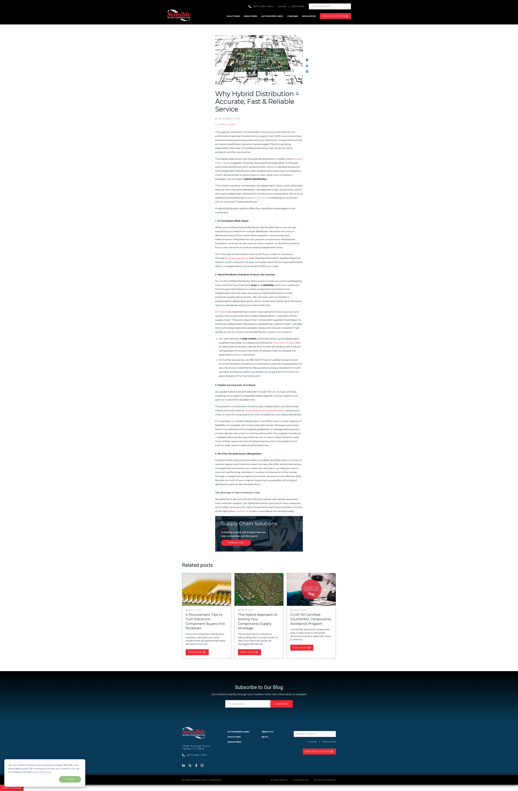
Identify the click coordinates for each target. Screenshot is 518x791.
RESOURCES (309, 16)
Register (298, 6)
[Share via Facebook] (307, 59)
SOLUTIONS (233, 16)
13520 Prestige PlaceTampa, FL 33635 (196, 747)
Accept (70, 779)
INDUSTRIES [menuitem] (234, 742)
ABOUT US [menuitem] (267, 731)
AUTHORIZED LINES (272, 16)
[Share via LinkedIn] (307, 71)
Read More (195, 652)
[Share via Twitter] (307, 65)
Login (282, 6)
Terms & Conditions (325, 780)
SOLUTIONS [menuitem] (234, 737)
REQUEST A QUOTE (333, 16)
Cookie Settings (11, 787)
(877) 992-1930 (263, 6)
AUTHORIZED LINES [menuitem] (239, 731)
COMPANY (292, 16)
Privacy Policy (44, 772)
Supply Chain (226, 124)
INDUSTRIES (250, 16)
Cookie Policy (301, 780)
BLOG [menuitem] (265, 737)
